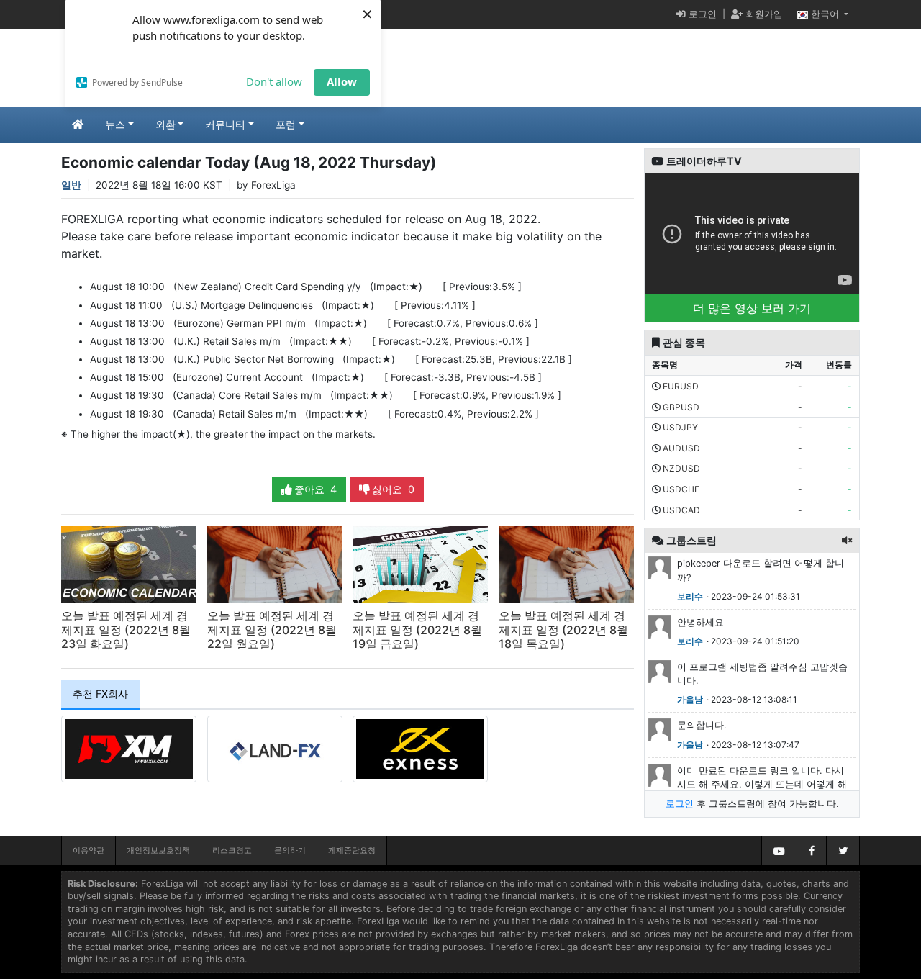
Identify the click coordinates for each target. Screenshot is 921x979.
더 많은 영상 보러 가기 (752, 308)
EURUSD (681, 386)
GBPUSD (681, 407)
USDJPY (680, 427)
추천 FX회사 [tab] (100, 693)
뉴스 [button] (115, 124)
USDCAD (681, 510)
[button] (847, 540)
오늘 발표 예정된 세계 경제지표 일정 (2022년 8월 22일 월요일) (272, 629)
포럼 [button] (286, 124)
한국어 (825, 14)
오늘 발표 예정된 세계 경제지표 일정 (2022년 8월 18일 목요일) (563, 629)
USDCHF (681, 489)
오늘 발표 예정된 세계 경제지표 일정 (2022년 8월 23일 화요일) (126, 629)
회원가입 (763, 14)
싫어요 (391, 489)
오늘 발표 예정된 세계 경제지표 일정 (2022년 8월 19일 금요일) (417, 629)
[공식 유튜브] (779, 850)
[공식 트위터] (843, 850)
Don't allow (274, 81)
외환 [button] (165, 124)
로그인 (701, 14)
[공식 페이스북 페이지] (811, 850)
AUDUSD (681, 448)
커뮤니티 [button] (225, 124)
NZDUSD (681, 468)
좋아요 (314, 489)
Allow (342, 81)
